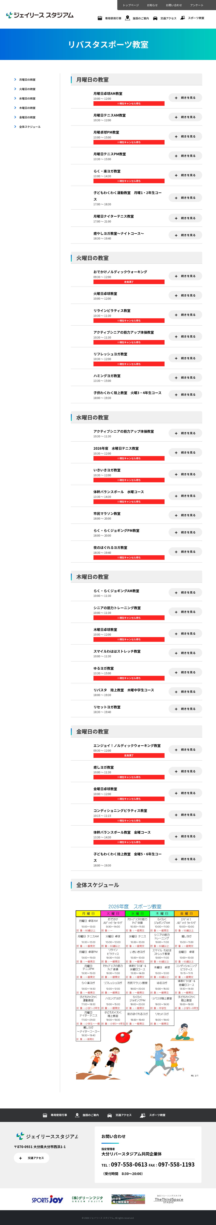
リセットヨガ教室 (106, 706)
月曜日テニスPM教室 (109, 153)
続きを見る (188, 97)
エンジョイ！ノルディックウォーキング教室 (127, 745)
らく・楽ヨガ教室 (106, 171)
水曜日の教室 (27, 98)
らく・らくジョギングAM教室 (116, 590)
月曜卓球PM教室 (106, 132)
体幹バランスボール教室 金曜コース (122, 832)
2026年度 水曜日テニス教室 (116, 448)
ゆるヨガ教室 (103, 668)
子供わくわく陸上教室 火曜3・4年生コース (127, 392)
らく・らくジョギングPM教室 (116, 530)
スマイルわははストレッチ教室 (117, 651)
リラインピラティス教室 (111, 310)
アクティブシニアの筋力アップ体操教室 (123, 332)
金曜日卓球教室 (105, 788)
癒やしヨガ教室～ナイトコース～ (118, 233)
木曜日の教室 (27, 108)
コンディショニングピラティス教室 (120, 810)
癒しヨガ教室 (103, 767)
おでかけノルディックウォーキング (120, 271)
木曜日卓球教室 (105, 629)
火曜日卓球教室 (105, 293)
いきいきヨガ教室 (106, 470)
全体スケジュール (30, 127)
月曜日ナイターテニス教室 (113, 216)
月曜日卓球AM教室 (107, 93)
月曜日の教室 (27, 79)
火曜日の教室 (27, 89)
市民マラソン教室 (106, 513)
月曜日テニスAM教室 (109, 115)
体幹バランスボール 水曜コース (118, 491)
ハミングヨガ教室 (106, 375)
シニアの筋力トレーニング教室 (117, 607)
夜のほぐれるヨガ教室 (110, 547)
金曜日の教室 (27, 117)
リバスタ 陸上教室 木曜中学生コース (123, 689)
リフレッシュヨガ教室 (110, 353)
